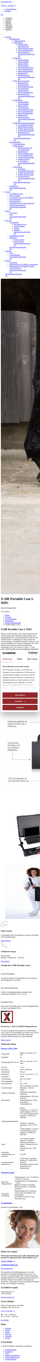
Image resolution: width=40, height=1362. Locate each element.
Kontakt (8, 11)
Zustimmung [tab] (7, 659)
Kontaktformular (10, 1350)
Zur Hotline (5, 1320)
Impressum (8, 1352)
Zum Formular (6, 941)
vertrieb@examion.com (9, 1265)
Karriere (8, 29)
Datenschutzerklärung (12, 1355)
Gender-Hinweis (10, 1359)
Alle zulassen (20, 695)
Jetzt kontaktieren (7, 1268)
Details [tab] (19, 659)
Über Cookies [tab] (32, 659)
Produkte (9, 18)
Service (8, 21)
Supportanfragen (10, 9)
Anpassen (19, 701)
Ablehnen (20, 707)
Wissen (8, 23)
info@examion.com (7, 1297)
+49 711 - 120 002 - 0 (8, 5)
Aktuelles (9, 27)
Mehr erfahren (5, 1040)
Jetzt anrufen (5, 961)
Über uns (9, 25)
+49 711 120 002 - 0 (8, 1261)
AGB (7, 1353)
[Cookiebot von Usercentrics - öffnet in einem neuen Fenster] (28, 653)
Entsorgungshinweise (12, 1357)
